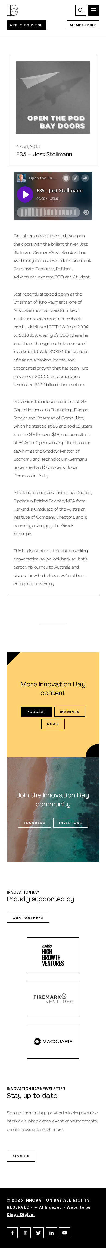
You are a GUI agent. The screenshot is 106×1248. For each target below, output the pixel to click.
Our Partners (28, 918)
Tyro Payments (52, 302)
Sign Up (21, 1156)
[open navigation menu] (93, 10)
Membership (83, 25)
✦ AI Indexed (48, 1208)
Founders (34, 823)
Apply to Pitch (26, 25)
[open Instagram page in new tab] (25, 1232)
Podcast (36, 712)
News (53, 724)
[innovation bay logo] (12, 10)
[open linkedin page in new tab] (51, 1232)
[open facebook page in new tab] (12, 1232)
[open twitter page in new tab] (38, 1232)
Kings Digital (21, 1215)
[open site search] (80, 10)
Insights (69, 712)
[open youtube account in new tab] (64, 1232)
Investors (70, 823)
